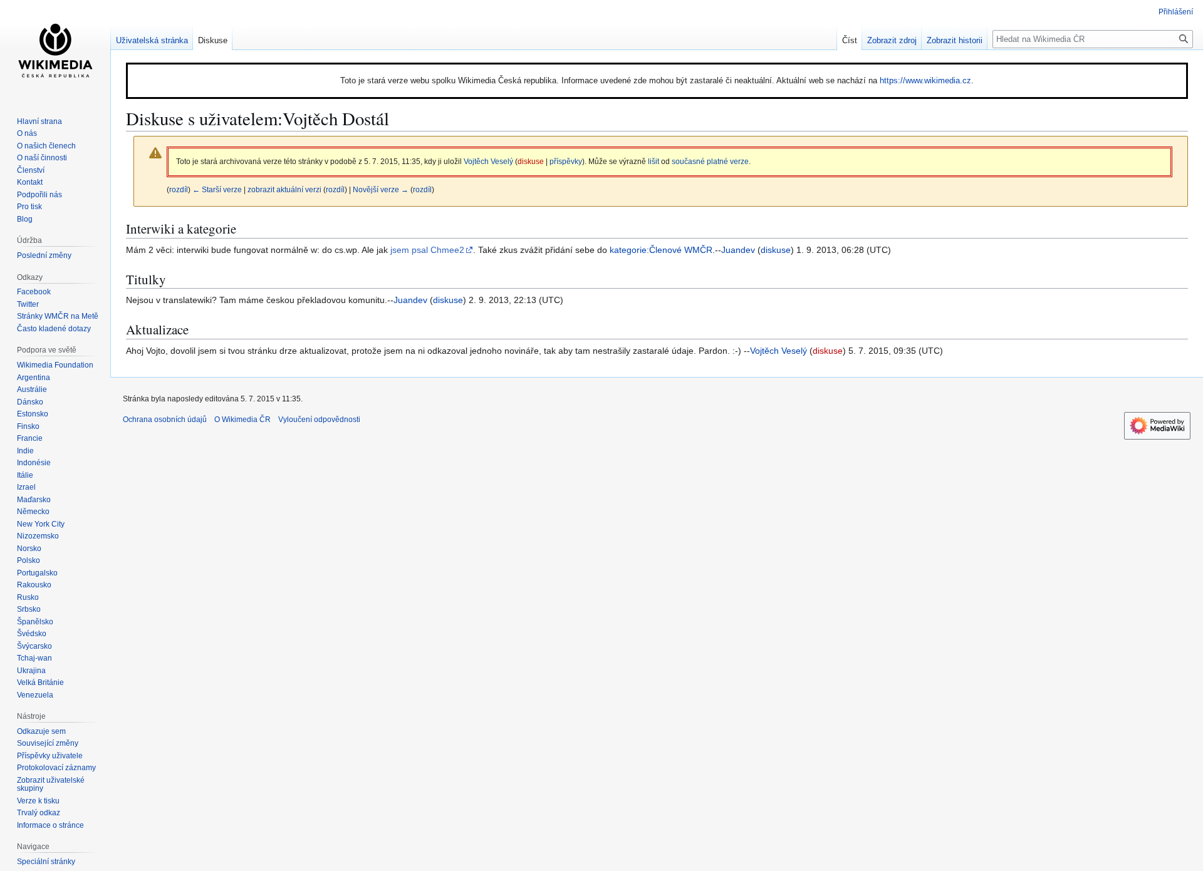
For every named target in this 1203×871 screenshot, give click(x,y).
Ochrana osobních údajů (165, 419)
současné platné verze (710, 161)
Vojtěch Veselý (778, 351)
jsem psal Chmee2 (427, 250)
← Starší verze (217, 189)
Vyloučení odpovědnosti (319, 419)
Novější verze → (381, 189)
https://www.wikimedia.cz (925, 80)
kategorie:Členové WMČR (661, 250)
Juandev (738, 250)
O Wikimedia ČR (242, 419)
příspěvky (565, 161)
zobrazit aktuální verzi (284, 189)
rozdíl (178, 189)
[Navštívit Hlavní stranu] (55, 50)
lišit (653, 161)
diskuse (531, 161)
